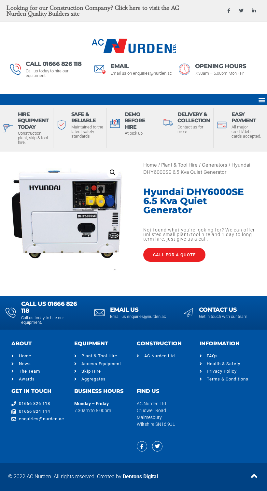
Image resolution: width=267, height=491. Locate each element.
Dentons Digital (140, 476)
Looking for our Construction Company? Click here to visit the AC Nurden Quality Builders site (93, 10)
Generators (214, 165)
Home (150, 165)
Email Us (124, 309)
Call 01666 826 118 (53, 63)
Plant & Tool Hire (179, 165)
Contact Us (218, 309)
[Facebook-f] (228, 10)
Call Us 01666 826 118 (49, 307)
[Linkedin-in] (254, 10)
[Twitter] (241, 10)
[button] (261, 99)
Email (119, 66)
